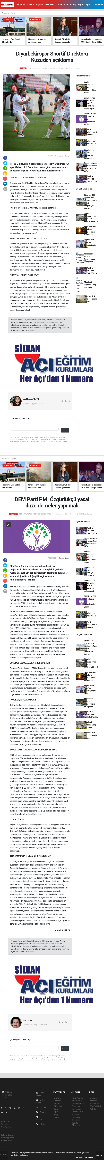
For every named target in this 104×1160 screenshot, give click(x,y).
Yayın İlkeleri (6, 1124)
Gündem (30, 4)
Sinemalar (76, 1115)
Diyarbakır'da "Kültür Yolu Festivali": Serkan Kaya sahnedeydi (89, 103)
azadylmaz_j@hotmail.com (33, 403)
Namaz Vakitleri (78, 1103)
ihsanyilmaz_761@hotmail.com (35, 1025)
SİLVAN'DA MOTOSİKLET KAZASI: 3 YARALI (91, 179)
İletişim (42, 1124)
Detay (80, 1157)
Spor (66, 4)
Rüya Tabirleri (95, 1106)
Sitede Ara (94, 1098)
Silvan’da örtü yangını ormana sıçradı (90, 299)
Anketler (93, 1101)
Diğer (88, 4)
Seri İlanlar (76, 1117)
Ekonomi (21, 4)
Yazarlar (42, 1107)
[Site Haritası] (3, 1113)
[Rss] (24, 1108)
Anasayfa (5, 13)
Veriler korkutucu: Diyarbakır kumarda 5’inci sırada (90, 87)
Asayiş (73, 4)
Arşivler (43, 1112)
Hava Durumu (77, 1098)
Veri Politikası (6, 1127)
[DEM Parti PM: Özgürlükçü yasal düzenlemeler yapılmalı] (36, 536)
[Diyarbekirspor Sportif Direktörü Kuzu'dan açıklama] (36, 112)
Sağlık (80, 4)
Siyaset (39, 4)
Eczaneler (76, 1106)
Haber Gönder (6, 1141)
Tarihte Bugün (77, 1112)
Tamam (90, 1157)
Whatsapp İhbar (7, 1138)
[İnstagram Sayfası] (11, 1108)
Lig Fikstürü (76, 1109)
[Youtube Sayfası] (16, 1108)
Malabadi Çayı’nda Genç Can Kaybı (90, 284)
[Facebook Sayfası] (2, 1108)
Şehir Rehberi (77, 1120)
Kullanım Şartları (7, 1135)
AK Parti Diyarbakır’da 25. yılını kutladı (91, 132)
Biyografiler (94, 1103)
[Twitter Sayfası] (6, 1108)
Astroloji (93, 1109)
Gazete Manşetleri (76, 1124)
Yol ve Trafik (77, 1101)
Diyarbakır (49, 4)
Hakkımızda (5, 1121)
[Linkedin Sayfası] (20, 1108)
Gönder (65, 430)
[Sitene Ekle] (7, 1113)
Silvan (59, 4)
